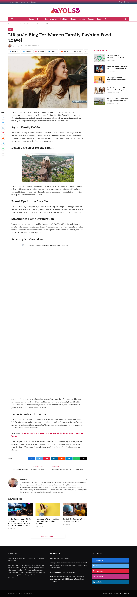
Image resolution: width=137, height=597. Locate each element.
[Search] (125, 19)
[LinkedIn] (3, 128)
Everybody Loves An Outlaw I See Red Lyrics (67, 470)
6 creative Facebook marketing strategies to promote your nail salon (116, 78)
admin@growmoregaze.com (66, 572)
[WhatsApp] (3, 148)
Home (31, 19)
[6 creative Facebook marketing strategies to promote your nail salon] (99, 79)
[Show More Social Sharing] (86, 52)
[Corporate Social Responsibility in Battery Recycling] (99, 58)
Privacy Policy (14, 2)
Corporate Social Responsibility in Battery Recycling (116, 56)
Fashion (63, 19)
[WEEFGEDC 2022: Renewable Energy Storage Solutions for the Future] (99, 101)
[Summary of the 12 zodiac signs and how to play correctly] (48, 509)
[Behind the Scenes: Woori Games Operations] (75, 509)
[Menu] (12, 19)
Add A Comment (47, 536)
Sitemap (33, 2)
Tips (106, 19)
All (10, 29)
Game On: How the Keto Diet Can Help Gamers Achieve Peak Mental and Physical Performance (117, 67)
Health (73, 19)
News (39, 19)
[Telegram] (3, 143)
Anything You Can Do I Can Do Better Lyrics (28, 470)
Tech (99, 19)
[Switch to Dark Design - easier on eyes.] (128, 2)
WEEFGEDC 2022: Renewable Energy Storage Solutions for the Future (117, 100)
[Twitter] (3, 123)
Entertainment (51, 19)
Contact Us (24, 2)
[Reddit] (3, 138)
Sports (82, 19)
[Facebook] (3, 118)
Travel (91, 19)
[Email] (3, 153)
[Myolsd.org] (65, 10)
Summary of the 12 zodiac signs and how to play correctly (47, 521)
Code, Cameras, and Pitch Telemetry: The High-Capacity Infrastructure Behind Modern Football (19, 522)
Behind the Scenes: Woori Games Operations (74, 520)
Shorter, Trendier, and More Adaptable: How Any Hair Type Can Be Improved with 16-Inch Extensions (117, 89)
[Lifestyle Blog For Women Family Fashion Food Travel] (47, 82)
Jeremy (16, 46)
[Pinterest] (3, 133)
